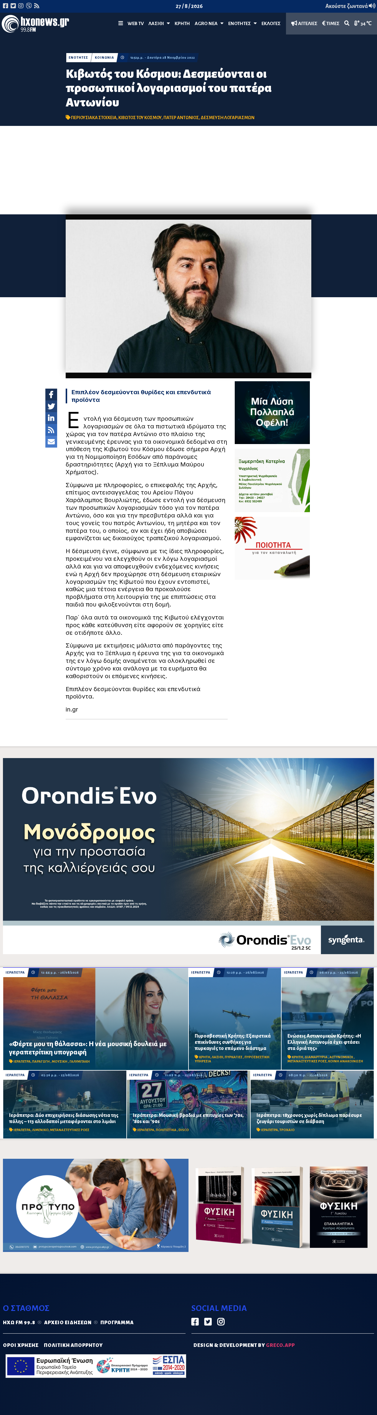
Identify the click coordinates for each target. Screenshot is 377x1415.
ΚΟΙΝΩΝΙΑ (104, 57)
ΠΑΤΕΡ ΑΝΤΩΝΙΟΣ (181, 117)
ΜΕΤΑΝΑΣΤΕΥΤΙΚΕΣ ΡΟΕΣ (307, 1061)
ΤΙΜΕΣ (332, 23)
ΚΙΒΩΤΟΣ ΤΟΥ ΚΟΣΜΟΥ (140, 117)
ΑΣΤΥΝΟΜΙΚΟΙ (342, 1057)
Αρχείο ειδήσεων (68, 1322)
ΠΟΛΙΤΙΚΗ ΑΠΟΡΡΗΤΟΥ (73, 1345)
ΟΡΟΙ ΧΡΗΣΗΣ (21, 1345)
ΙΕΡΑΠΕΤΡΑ (15, 972)
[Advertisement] (188, 170)
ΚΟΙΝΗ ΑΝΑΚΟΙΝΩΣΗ (345, 1061)
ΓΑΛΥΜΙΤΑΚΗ (80, 1062)
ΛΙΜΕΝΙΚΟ (40, 1130)
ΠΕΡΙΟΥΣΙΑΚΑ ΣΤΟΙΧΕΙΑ (94, 117)
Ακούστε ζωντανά (347, 6)
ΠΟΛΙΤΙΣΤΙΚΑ (166, 1130)
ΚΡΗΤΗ (182, 23)
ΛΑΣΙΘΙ (217, 1057)
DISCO (183, 1130)
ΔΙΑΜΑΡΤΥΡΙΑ (316, 1057)
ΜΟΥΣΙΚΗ (60, 1062)
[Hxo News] (35, 25)
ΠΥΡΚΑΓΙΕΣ (234, 1057)
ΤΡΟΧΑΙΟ (287, 1130)
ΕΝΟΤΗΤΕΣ (241, 23)
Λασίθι (157, 23)
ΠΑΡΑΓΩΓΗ (41, 1062)
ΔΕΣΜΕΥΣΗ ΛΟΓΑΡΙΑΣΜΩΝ (227, 117)
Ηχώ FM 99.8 (19, 1322)
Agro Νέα (207, 23)
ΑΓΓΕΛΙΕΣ (307, 23)
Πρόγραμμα (117, 1322)
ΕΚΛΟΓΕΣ (271, 23)
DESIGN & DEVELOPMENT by (244, 1345)
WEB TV (136, 23)
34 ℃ (366, 23)
